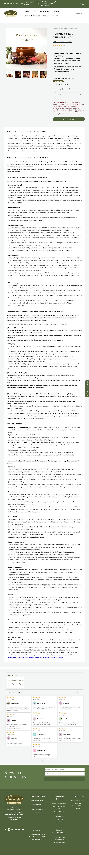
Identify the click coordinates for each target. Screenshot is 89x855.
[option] (26, 48)
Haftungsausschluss (37, 809)
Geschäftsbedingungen (37, 807)
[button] (26, 11)
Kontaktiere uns (38, 812)
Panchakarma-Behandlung (67, 28)
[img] (10, 697)
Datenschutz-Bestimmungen (37, 803)
